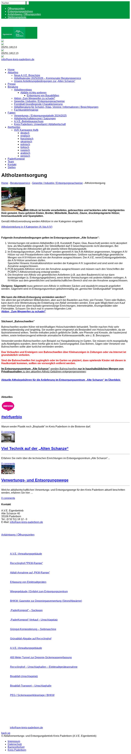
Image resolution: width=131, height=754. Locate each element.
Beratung (13, 86)
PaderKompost (16, 158)
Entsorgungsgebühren (20, 11)
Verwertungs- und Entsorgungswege (34, 480)
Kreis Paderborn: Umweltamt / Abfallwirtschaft (40, 124)
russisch (25, 150)
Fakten (11, 112)
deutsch (24, 132)
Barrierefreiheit (16, 747)
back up (5, 733)
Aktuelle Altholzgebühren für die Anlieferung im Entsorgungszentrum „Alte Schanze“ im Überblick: (61, 380)
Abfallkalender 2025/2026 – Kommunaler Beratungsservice (47, 78)
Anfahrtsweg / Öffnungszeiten (24, 14)
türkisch (24, 147)
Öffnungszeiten (16, 8)
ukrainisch (26, 141)
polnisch (25, 144)
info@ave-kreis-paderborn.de (17, 59)
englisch (25, 135)
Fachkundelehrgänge (26, 109)
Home (11, 69)
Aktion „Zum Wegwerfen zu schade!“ (34, 98)
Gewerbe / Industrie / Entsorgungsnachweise (39, 101)
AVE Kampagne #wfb (26, 130)
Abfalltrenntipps (23, 89)
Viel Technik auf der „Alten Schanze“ (35, 448)
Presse (12, 84)
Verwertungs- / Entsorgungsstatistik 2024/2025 (40, 115)
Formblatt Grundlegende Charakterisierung (38, 104)
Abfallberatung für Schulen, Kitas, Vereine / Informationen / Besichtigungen (56, 107)
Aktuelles (13, 72)
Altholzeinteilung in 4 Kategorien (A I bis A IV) (26, 226)
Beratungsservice (20, 183)
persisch (25, 156)
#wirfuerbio (14, 127)
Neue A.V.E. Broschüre (27, 75)
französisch (26, 138)
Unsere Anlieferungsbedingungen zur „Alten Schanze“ (44, 81)
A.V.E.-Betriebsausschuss (28, 121)
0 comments (8, 432)
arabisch (25, 153)
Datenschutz (15, 744)
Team (11, 161)
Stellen (12, 167)
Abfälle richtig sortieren (33, 92)
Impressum (14, 741)
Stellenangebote (17, 17)
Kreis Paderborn (17, 750)
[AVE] (19, 38)
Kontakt (12, 164)
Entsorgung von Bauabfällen (43, 95)
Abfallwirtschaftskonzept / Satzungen (35, 118)
